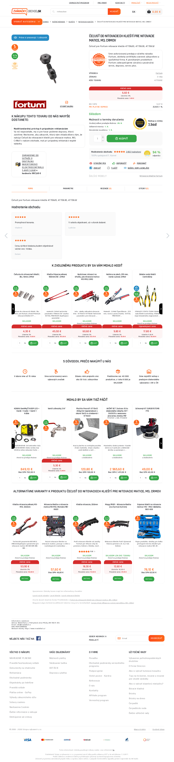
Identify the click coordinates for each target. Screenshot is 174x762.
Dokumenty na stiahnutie (22, 668)
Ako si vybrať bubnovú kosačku (145, 671)
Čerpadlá (133, 703)
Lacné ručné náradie (41, 596)
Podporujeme (96, 671)
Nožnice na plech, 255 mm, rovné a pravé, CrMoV (117, 275)
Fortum (159, 73)
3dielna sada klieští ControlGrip (147, 275)
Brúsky (132, 693)
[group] (27, 309)
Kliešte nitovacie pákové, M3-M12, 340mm (25, 505)
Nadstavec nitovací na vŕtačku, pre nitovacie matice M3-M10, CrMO (87, 277)
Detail (25, 578)
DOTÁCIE (54, 668)
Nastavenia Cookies (19, 707)
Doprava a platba (58, 673)
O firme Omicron (137, 666)
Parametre (68, 188)
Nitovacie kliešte (86, 22)
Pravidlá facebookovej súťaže (24, 663)
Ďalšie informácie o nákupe (23, 712)
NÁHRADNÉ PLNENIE (20, 658)
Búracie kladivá (136, 688)
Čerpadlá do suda (137, 708)
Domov (46, 22)
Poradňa (93, 658)
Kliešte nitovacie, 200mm (87, 504)
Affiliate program (97, 695)
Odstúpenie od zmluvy (21, 717)
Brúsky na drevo (137, 698)
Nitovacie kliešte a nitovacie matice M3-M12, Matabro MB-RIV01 (56, 507)
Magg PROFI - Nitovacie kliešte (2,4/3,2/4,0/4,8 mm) (118, 505)
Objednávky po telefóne (21, 682)
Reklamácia (15, 673)
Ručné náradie (58, 22)
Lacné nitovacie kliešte (70, 596)
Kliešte (72, 22)
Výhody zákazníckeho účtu (23, 697)
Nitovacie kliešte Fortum (151, 176)
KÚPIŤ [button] (34, 343)
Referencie (94, 680)
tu (113, 750)
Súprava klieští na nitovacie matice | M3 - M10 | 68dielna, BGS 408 (149, 507)
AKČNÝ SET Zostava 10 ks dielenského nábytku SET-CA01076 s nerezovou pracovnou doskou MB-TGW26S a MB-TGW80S (117, 412)
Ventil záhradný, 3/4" (57, 408)
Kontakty (120, 3)
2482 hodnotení (133, 152)
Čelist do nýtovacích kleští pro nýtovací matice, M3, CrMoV (93, 600)
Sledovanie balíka (58, 663)
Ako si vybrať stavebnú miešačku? (146, 683)
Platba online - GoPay (20, 692)
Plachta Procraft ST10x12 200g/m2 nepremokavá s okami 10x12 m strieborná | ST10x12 (87, 412)
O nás (92, 685)
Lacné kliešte (55, 596)
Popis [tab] (30, 188)
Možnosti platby (57, 658)
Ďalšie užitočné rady (139, 713)
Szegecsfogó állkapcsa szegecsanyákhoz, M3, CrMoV (112, 603)
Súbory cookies (17, 702)
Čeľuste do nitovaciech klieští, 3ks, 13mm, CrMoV (26, 275)
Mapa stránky (140, 729)
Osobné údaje (158, 729)
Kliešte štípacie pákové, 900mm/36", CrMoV (57, 275)
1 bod (152, 124)
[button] (6, 235)
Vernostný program (79, 3)
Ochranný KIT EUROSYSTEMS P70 (147, 409)
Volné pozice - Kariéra (100, 676)
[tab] (106, 188)
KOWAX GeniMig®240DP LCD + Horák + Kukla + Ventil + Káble (26, 411)
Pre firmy (102, 3)
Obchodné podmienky (21, 677)
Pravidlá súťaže (17, 687)
